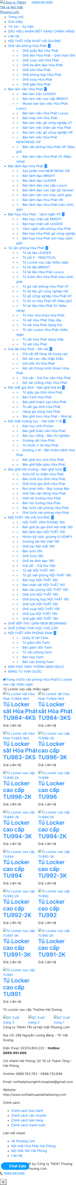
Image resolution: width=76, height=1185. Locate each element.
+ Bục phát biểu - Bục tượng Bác (43, 489)
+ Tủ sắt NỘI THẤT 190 (35, 570)
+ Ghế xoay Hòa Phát (34, 79)
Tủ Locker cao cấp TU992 (51, 908)
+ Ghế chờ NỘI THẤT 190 (37, 594)
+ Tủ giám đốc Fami (33, 643)
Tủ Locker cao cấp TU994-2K (52, 829)
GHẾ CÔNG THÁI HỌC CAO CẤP (33, 628)
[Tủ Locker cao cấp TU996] (55, 775)
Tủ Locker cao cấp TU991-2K (52, 948)
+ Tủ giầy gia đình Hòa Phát (39, 392)
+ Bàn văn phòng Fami (35, 662)
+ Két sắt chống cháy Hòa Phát (41, 383)
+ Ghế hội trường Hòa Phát (38, 498)
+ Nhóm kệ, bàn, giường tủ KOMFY (44, 537)
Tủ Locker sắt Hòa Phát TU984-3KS (55, 711)
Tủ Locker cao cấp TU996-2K (17, 790)
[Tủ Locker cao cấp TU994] (20, 854)
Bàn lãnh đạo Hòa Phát (26, 166)
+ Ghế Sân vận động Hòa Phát (41, 493)
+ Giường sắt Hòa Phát (35, 440)
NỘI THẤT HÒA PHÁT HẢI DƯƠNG (34, 41)
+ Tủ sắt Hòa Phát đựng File (39, 325)
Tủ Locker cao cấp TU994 (16, 869)
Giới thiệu (15, 22)
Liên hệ (13, 36)
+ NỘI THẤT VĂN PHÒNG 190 (40, 522)
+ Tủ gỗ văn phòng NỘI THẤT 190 (43, 575)
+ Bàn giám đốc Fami (34, 647)
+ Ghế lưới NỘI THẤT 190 (37, 604)
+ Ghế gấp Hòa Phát (33, 84)
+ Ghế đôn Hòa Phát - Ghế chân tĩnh (45, 55)
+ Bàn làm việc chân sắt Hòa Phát (43, 128)
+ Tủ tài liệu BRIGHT (33, 267)
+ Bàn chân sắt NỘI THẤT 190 (40, 585)
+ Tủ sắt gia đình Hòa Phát (38, 407)
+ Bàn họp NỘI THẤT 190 (37, 580)
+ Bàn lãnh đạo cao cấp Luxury (41, 185)
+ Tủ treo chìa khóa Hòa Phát (40, 315)
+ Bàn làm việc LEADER (36, 94)
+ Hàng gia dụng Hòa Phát (38, 412)
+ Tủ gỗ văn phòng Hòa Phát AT (42, 286)
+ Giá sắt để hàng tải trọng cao (42, 354)
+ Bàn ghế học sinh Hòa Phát (40, 460)
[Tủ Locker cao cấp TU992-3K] (55, 854)
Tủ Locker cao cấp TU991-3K (17, 948)
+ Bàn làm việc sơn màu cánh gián (44, 195)
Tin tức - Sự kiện (21, 26)
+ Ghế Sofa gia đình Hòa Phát (40, 484)
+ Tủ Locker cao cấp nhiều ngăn (42, 262)
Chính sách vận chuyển (28, 1115)
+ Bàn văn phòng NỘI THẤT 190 (42, 590)
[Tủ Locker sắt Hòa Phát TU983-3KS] (20, 735)
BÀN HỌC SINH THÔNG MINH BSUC (36, 667)
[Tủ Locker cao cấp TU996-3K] (55, 735)
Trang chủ (15, 17)
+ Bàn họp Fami (29, 657)
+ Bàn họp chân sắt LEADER (39, 224)
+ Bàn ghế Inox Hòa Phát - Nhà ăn (44, 416)
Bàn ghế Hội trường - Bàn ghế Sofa (35, 469)
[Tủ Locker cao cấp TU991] (20, 972)
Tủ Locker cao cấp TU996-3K (52, 750)
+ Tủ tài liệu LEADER (33, 253)
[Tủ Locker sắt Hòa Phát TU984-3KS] (55, 696)
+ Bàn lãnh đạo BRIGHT (35, 176)
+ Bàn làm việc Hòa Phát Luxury (42, 113)
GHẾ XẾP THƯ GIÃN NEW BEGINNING (37, 623)
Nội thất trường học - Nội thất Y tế (35, 421)
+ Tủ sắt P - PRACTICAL (36, 257)
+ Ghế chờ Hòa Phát (33, 70)
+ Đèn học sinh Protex (35, 426)
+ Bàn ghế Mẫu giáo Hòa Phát (40, 464)
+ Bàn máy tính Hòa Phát (37, 118)
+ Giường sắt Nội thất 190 (37, 541)
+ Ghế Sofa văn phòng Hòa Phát (42, 513)
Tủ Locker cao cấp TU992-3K (52, 869)
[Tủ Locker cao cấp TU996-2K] (20, 775)
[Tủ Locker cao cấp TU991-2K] (55, 933)
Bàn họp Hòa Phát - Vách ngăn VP (35, 214)
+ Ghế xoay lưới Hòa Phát (37, 60)
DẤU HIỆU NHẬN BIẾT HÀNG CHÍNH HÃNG (41, 31)
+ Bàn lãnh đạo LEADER (36, 180)
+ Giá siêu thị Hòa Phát (35, 363)
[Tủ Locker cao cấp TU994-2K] (55, 814)
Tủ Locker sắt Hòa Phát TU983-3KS (20, 750)
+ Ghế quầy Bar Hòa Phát (37, 51)
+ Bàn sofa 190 (29, 551)
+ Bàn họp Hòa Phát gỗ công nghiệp (45, 233)
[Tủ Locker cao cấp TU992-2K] (20, 893)
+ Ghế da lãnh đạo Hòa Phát (39, 65)
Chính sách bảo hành (27, 1111)
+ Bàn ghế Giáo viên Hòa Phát (41, 431)
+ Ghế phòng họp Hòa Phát (38, 75)
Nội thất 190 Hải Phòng (29, 1151)
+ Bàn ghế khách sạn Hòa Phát (41, 402)
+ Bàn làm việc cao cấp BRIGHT (42, 99)
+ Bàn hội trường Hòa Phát (38, 503)
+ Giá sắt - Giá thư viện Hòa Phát (43, 378)
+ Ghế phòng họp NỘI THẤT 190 (42, 599)
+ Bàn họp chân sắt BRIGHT (39, 219)
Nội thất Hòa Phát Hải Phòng (33, 1146)
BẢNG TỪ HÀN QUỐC (25, 671)
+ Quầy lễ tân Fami (32, 638)
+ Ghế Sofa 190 (29, 556)
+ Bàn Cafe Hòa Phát (34, 397)
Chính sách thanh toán (28, 1125)
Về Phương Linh (23, 1141)
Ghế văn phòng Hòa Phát (28, 46)
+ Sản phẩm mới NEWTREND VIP (43, 171)
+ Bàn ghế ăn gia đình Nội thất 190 (44, 527)
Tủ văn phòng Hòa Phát (26, 248)
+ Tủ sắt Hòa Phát (31, 344)
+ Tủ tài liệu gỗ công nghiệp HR (42, 291)
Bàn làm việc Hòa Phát (26, 89)
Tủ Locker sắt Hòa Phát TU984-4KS (20, 711)
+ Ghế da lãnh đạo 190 (35, 561)
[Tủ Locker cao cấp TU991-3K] (20, 933)
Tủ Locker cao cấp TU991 (16, 987)
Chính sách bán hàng (27, 1120)
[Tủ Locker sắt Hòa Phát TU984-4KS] (20, 696)
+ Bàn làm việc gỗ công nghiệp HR (44, 132)
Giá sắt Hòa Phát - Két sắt (28, 349)
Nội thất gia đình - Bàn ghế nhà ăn (35, 387)
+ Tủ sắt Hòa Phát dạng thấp (40, 339)
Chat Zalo (17, 1166)
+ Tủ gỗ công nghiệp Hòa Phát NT (44, 296)
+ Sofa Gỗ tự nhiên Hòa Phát (40, 474)
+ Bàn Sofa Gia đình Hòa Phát (40, 479)
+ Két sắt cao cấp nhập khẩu (39, 359)
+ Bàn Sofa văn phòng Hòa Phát (42, 508)
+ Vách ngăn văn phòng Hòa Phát (43, 229)
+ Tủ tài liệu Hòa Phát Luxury (40, 272)
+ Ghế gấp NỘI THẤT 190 (37, 618)
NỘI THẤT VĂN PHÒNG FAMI (30, 633)
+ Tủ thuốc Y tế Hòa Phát (37, 445)
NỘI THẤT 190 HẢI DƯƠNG (29, 517)
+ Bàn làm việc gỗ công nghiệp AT (44, 123)
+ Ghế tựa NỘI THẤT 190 (36, 614)
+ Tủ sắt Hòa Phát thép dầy (39, 320)
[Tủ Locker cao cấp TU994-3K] (20, 814)
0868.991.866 (42, 2)
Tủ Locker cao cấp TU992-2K (17, 908)
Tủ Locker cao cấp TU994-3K (17, 829)
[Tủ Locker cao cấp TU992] (55, 893)
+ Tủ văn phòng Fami (34, 652)
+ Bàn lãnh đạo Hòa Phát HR (39, 200)
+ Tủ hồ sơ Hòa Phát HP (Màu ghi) (44, 301)
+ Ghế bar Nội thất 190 (35, 546)
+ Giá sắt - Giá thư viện (36, 566)
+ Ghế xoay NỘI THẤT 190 (38, 609)
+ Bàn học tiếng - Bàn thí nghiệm (43, 436)
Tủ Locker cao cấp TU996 (51, 790)
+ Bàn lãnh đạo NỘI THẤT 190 (40, 532)
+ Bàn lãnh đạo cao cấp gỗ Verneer (45, 190)
